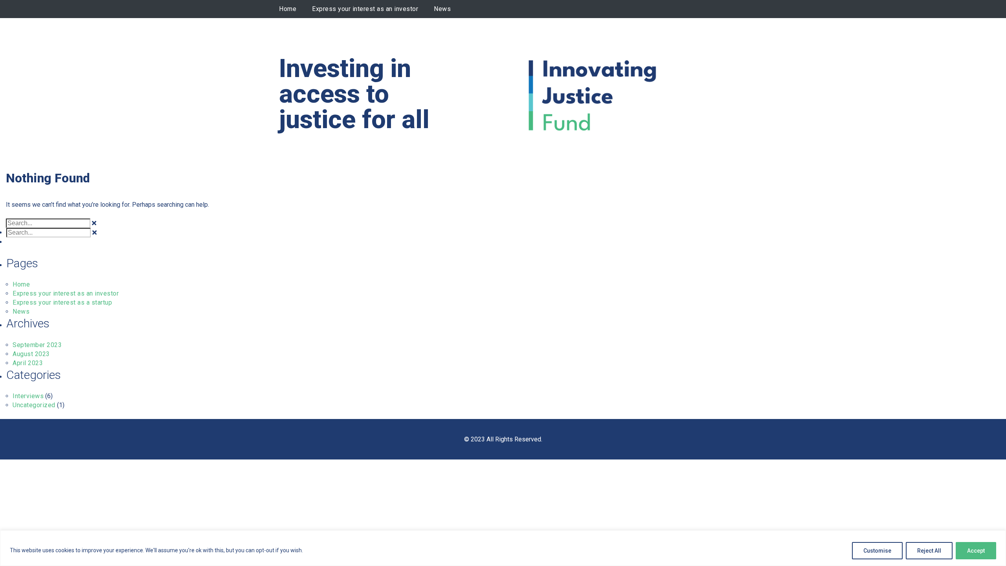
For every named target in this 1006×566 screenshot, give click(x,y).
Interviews (28, 396)
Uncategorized (34, 405)
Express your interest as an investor (365, 9)
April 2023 (28, 363)
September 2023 (37, 345)
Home (287, 9)
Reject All (929, 551)
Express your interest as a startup (62, 302)
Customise (877, 551)
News (442, 9)
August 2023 (31, 354)
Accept (976, 551)
